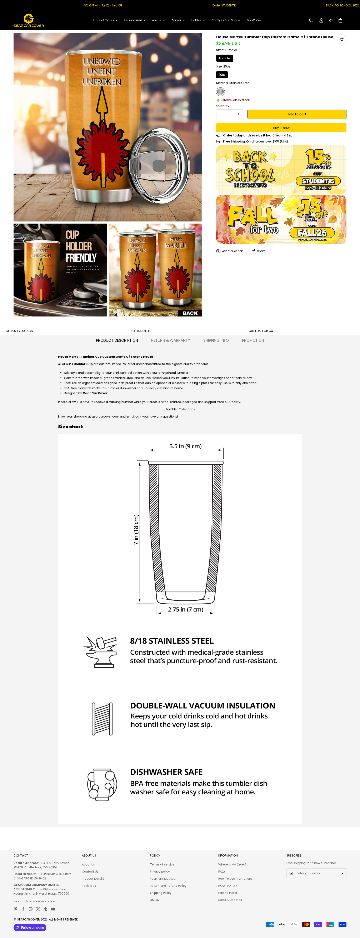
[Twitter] (38, 909)
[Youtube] (53, 909)
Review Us (89, 886)
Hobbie (196, 20)
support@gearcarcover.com (34, 901)
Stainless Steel (220, 92)
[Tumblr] (45, 909)
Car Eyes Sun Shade (225, 20)
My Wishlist (255, 20)
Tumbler (225, 58)
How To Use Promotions (235, 879)
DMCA (154, 900)
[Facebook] (23, 909)
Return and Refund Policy (168, 886)
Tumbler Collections (180, 409)
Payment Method (162, 879)
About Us (88, 864)
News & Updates (230, 900)
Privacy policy (160, 871)
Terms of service (162, 864)
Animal (176, 20)
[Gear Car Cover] (29, 20)
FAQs (222, 871)
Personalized (133, 20)
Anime (156, 20)
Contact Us (90, 871)
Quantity (222, 106)
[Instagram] (30, 909)
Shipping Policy (160, 893)
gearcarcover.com (105, 416)
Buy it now (281, 127)
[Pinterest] (15, 909)
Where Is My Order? (232, 864)
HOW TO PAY (227, 886)
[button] (340, 20)
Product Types (103, 20)
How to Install (228, 893)
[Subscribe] (341, 873)
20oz (222, 75)
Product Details (93, 879)
